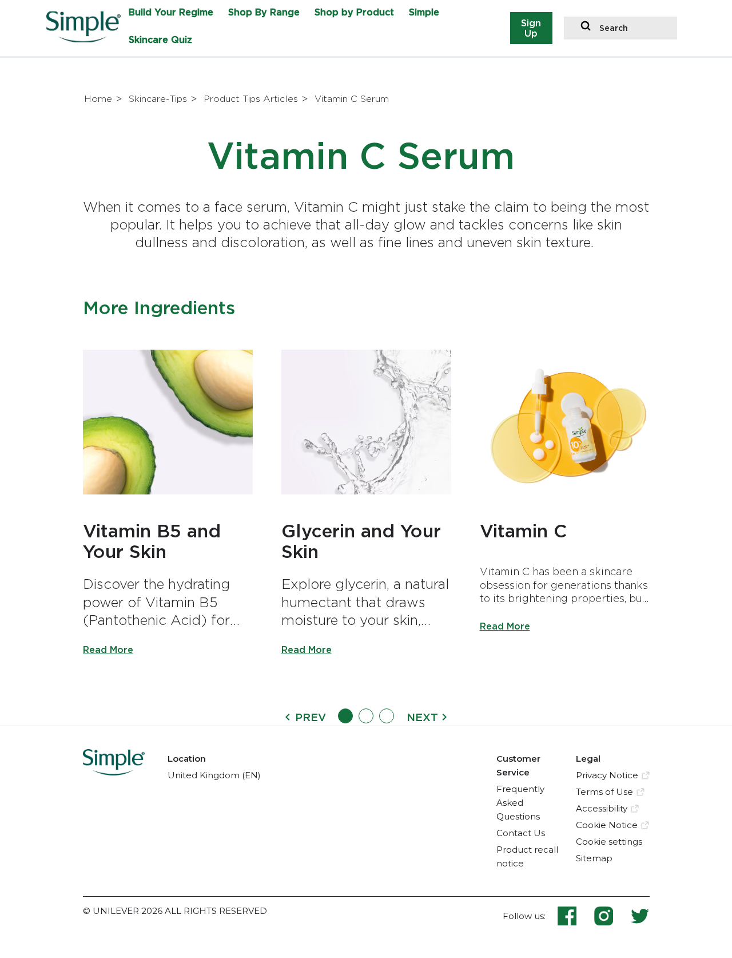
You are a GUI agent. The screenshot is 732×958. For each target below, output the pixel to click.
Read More (108, 649)
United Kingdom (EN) (214, 775)
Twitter (640, 915)
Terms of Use (604, 791)
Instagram (612, 915)
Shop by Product (354, 12)
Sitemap (594, 858)
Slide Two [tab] (366, 715)
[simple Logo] (114, 772)
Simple (424, 12)
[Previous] (288, 716)
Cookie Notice (607, 825)
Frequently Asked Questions (520, 802)
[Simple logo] (88, 39)
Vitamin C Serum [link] (352, 99)
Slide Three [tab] (386, 715)
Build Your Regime (171, 12)
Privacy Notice (607, 775)
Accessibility (601, 808)
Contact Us (520, 833)
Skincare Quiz (160, 39)
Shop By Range (264, 12)
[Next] (444, 716)
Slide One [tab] (345, 715)
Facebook (575, 915)
